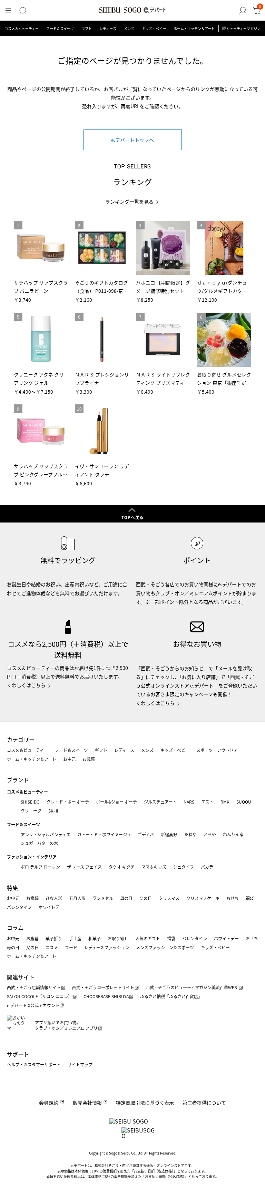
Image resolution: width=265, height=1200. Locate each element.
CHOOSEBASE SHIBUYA (106, 996)
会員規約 (48, 1102)
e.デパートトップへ (132, 139)
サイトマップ (80, 1064)
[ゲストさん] (242, 10)
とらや (210, 834)
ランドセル (102, 898)
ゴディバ (146, 834)
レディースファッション (106, 947)
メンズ (129, 28)
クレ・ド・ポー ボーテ (68, 802)
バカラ (207, 867)
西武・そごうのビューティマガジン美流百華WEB (192, 987)
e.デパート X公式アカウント (33, 1005)
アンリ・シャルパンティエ (45, 834)
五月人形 (77, 898)
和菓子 (94, 938)
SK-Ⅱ (53, 811)
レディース (107, 28)
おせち (232, 898)
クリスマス (169, 898)
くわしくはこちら (26, 685)
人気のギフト (147, 938)
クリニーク (31, 811)
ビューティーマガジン (243, 28)
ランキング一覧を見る (129, 201)
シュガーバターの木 (39, 843)
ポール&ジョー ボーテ (116, 802)
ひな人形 (54, 898)
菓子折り (54, 938)
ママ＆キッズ (153, 867)
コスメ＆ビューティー (21, 28)
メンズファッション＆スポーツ (165, 947)
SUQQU (243, 802)
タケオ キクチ (122, 867)
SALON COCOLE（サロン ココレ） (39, 996)
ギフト (86, 28)
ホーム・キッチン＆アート (194, 28)
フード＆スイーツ (60, 28)
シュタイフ (183, 867)
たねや (190, 834)
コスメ (52, 947)
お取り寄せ (118, 938)
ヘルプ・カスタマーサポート (34, 1064)
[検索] (23, 10)
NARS (189, 802)
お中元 (69, 759)
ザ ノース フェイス (84, 867)
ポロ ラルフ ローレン (40, 867)
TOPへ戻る (132, 517)
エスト (207, 802)
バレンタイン (19, 907)
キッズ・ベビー (154, 28)
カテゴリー (21, 739)
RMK (224, 802)
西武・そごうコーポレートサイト (103, 987)
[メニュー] (8, 10)
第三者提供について (204, 1102)
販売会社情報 (87, 1102)
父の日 (145, 898)
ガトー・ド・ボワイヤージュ (104, 834)
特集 (12, 887)
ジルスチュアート (160, 802)
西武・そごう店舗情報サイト (34, 987)
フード (71, 947)
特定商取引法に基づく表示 (145, 1102)
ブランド (18, 780)
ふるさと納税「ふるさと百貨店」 (171, 996)
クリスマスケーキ (202, 898)
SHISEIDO (30, 802)
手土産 (75, 938)
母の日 (126, 898)
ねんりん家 (233, 834)
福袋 (250, 898)
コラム (15, 927)
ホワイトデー (51, 907)
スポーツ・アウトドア (217, 750)
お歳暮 (88, 759)
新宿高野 (169, 834)
